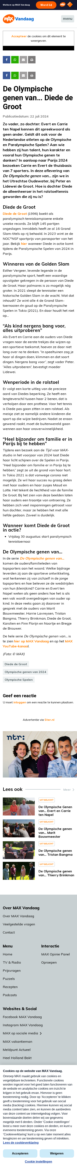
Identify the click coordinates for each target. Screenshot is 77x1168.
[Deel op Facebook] (6, 59)
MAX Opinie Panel (55, 954)
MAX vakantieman (17, 1041)
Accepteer (19, 36)
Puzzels (9, 979)
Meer (67, 789)
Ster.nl (49, 720)
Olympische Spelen (19, 679)
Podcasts (10, 995)
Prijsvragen (12, 970)
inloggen (19, 702)
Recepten (10, 987)
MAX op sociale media (20, 1033)
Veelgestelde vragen (19, 924)
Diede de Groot (15, 213)
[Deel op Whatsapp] (15, 59)
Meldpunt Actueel (17, 1050)
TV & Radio (12, 962)
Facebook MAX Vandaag (22, 1017)
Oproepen (49, 962)
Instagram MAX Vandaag (23, 1025)
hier (24, 243)
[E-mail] (23, 59)
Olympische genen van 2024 (25, 672)
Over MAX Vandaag (18, 916)
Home (7, 954)
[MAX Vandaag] (18, 19)
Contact (9, 932)
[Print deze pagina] (32, 59)
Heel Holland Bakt (17, 1058)
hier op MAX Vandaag (31, 641)
